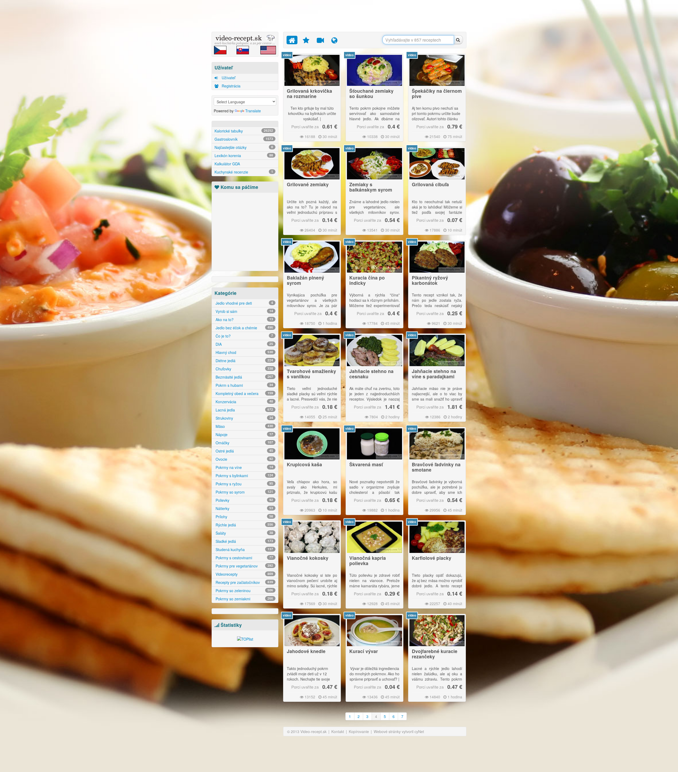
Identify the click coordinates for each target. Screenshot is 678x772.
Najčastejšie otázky (244, 147)
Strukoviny (244, 418)
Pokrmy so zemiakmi (244, 598)
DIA (244, 344)
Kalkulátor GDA (227, 163)
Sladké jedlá (244, 541)
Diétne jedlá (244, 360)
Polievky (244, 500)
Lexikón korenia (244, 155)
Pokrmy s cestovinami (244, 557)
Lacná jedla (244, 409)
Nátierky (244, 508)
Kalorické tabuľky (244, 131)
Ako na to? (244, 319)
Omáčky (244, 442)
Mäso (244, 426)
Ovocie (244, 459)
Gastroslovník (244, 139)
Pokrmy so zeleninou (244, 590)
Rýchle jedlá (244, 524)
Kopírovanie (359, 731)
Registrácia (230, 85)
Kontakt (337, 731)
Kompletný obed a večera (244, 393)
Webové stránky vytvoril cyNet (399, 731)
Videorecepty (244, 574)
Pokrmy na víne (244, 467)
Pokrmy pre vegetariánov (244, 566)
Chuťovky (244, 368)
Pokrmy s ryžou (244, 483)
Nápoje (244, 434)
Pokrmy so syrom (244, 492)
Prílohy (244, 516)
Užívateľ (228, 77)
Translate (253, 110)
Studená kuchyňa (244, 549)
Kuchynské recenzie (244, 172)
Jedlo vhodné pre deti (244, 303)
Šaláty (244, 533)
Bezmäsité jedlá (244, 377)
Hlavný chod (244, 352)
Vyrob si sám (244, 311)
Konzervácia (244, 401)
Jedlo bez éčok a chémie (244, 327)
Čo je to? (244, 336)
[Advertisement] (187, 83)
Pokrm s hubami (244, 385)
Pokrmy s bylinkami (244, 475)
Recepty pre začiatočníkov (244, 582)
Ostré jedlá (244, 451)
